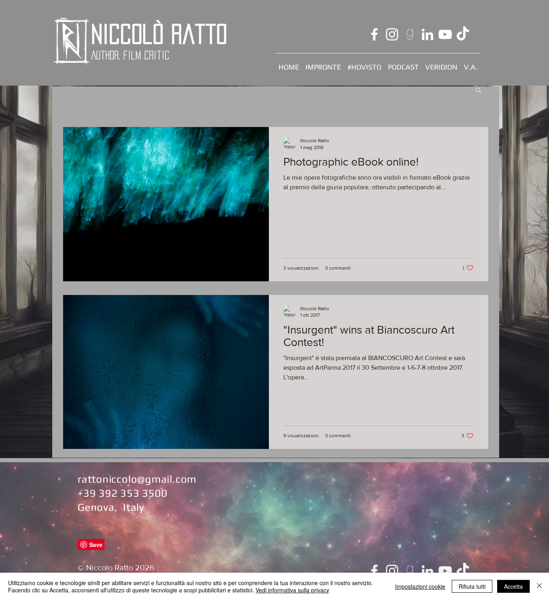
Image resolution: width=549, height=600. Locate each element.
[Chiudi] (539, 586)
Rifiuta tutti (472, 586)
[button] (478, 90)
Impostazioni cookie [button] (420, 586)
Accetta (513, 586)
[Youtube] (445, 34)
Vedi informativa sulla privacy (292, 590)
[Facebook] (374, 34)
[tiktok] (463, 34)
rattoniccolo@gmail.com (137, 479)
